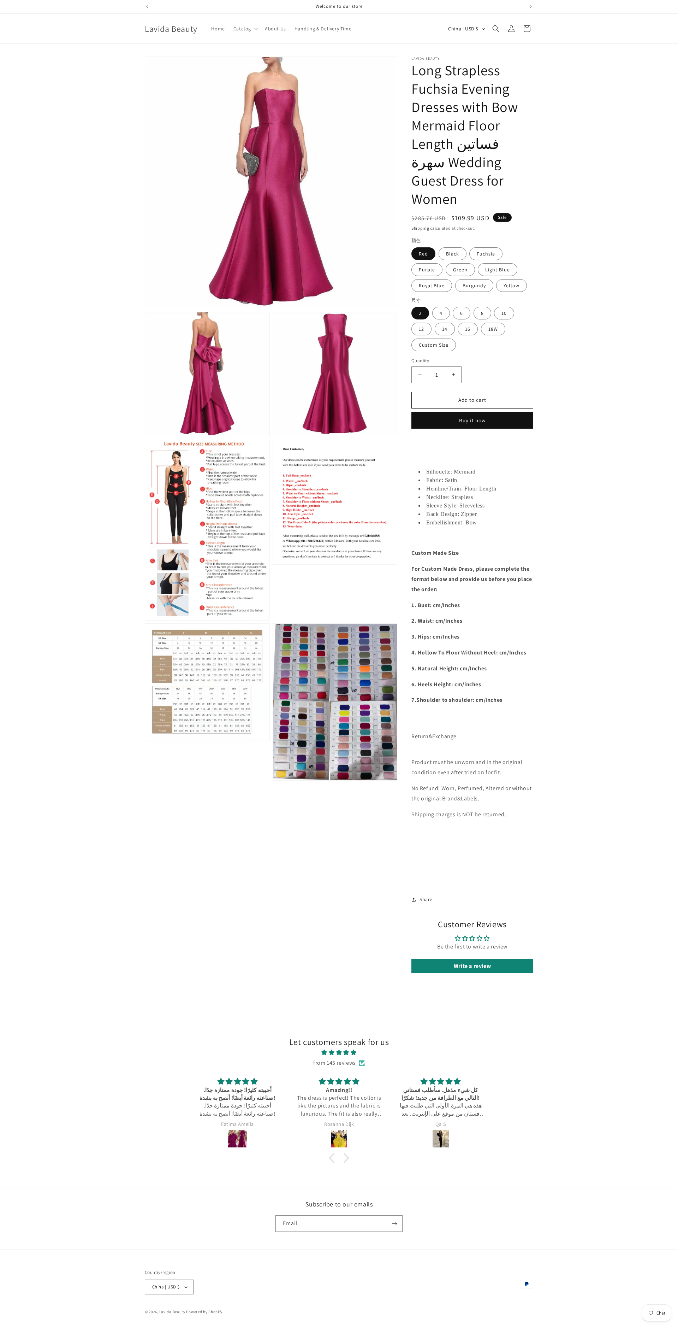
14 (444, 329)
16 (467, 329)
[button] (245, 28)
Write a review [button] (472, 966)
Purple (427, 269)
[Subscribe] (394, 1223)
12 (421, 329)
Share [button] (426, 899)
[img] (339, 1052)
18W (493, 329)
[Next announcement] (531, 6)
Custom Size (433, 345)
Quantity (420, 361)
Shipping (420, 228)
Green (460, 269)
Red (423, 254)
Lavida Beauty (172, 1311)
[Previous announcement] (147, 6)
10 (504, 313)
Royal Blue (432, 285)
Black (452, 254)
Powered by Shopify (204, 1311)
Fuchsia (486, 254)
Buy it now (472, 420)
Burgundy (474, 285)
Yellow (511, 285)
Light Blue (497, 269)
